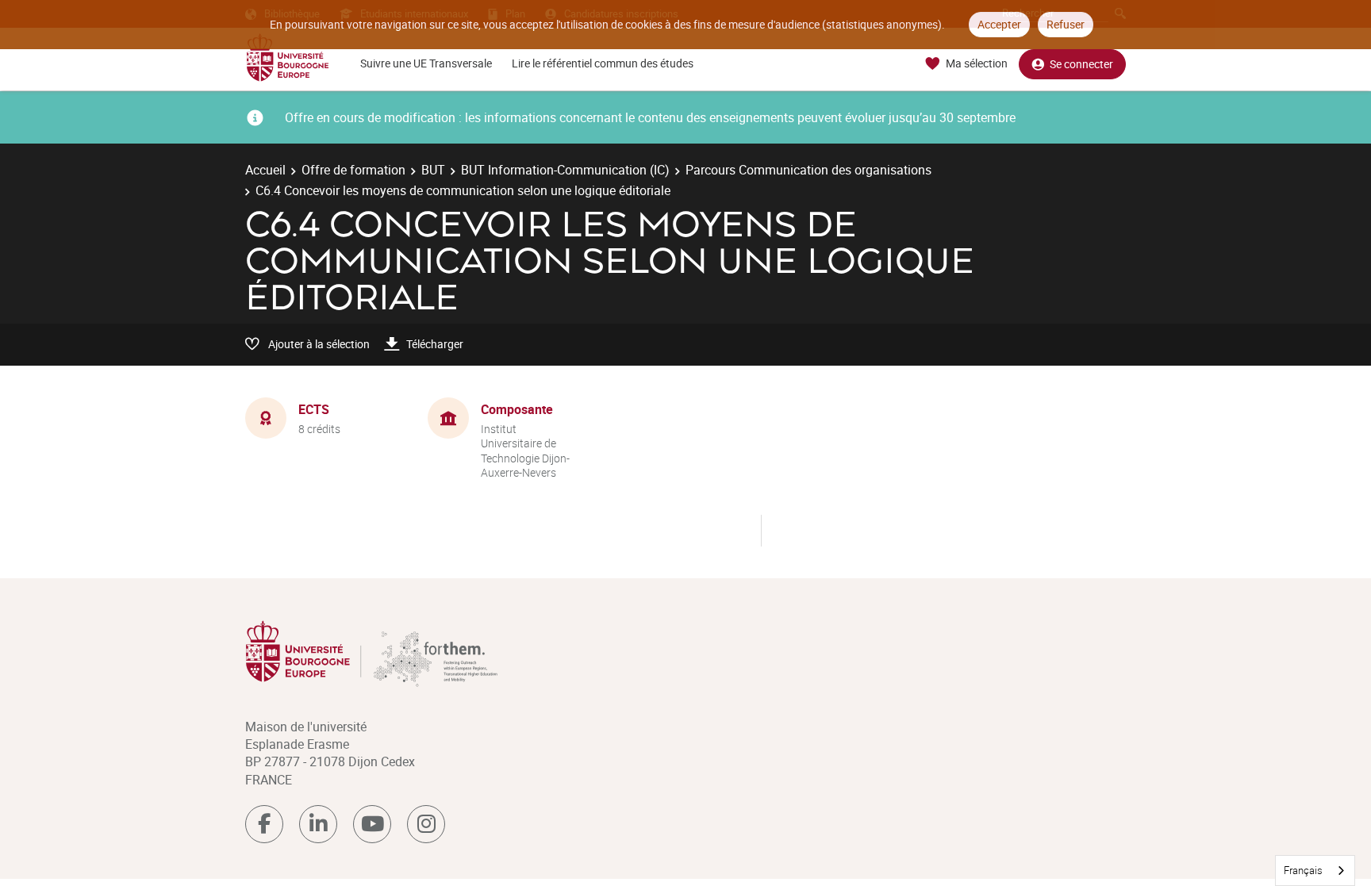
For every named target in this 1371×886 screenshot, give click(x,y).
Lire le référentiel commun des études (602, 63)
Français (1303, 870)
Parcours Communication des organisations (808, 169)
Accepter (999, 24)
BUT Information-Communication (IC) (565, 169)
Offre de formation (353, 169)
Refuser (1065, 24)
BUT (433, 169)
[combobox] (1315, 870)
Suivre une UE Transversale (426, 63)
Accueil (265, 169)
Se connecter (1081, 63)
